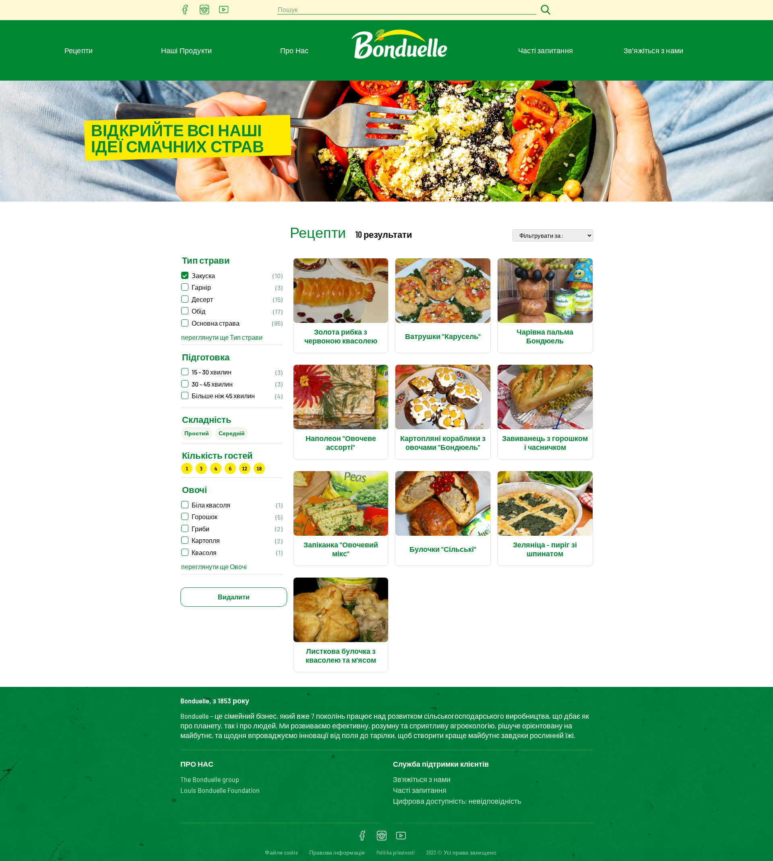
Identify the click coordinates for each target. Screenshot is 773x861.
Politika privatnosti (395, 852)
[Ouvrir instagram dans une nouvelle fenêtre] (204, 12)
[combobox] (406, 10)
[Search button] (544, 10)
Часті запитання (545, 50)
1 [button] (187, 468)
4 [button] (215, 468)
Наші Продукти (186, 50)
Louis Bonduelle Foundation (220, 790)
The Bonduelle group (209, 779)
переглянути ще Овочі (214, 566)
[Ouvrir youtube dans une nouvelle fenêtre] (224, 12)
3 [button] (201, 468)
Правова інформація (337, 852)
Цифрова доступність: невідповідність (457, 801)
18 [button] (259, 468)
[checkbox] (232, 276)
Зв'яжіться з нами (653, 50)
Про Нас (294, 50)
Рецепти (78, 50)
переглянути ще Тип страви (221, 337)
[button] (232, 505)
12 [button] (244, 468)
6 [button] (230, 468)
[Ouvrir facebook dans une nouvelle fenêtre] (185, 12)
